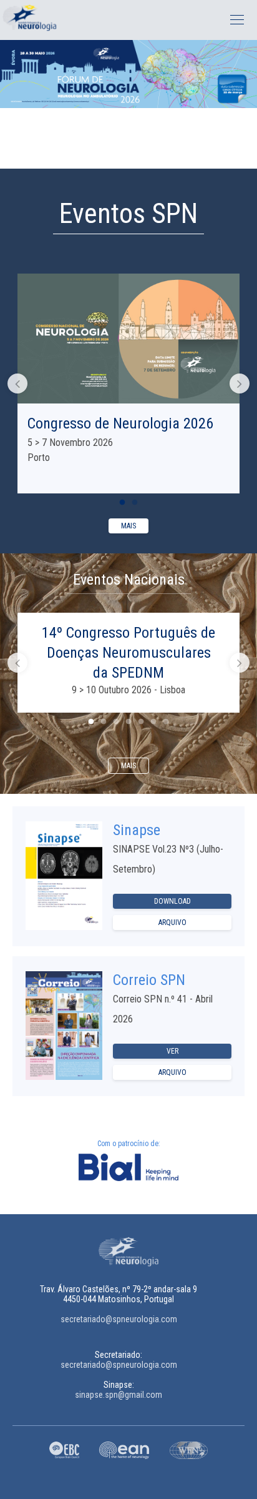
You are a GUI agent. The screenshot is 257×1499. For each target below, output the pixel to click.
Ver (172, 1051)
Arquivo (172, 922)
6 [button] (153, 722)
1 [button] (122, 156)
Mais (128, 526)
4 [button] (128, 722)
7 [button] (166, 722)
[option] (128, 74)
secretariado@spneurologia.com (119, 1319)
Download (172, 901)
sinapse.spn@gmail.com (118, 1395)
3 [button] (116, 722)
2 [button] (134, 156)
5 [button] (141, 722)
